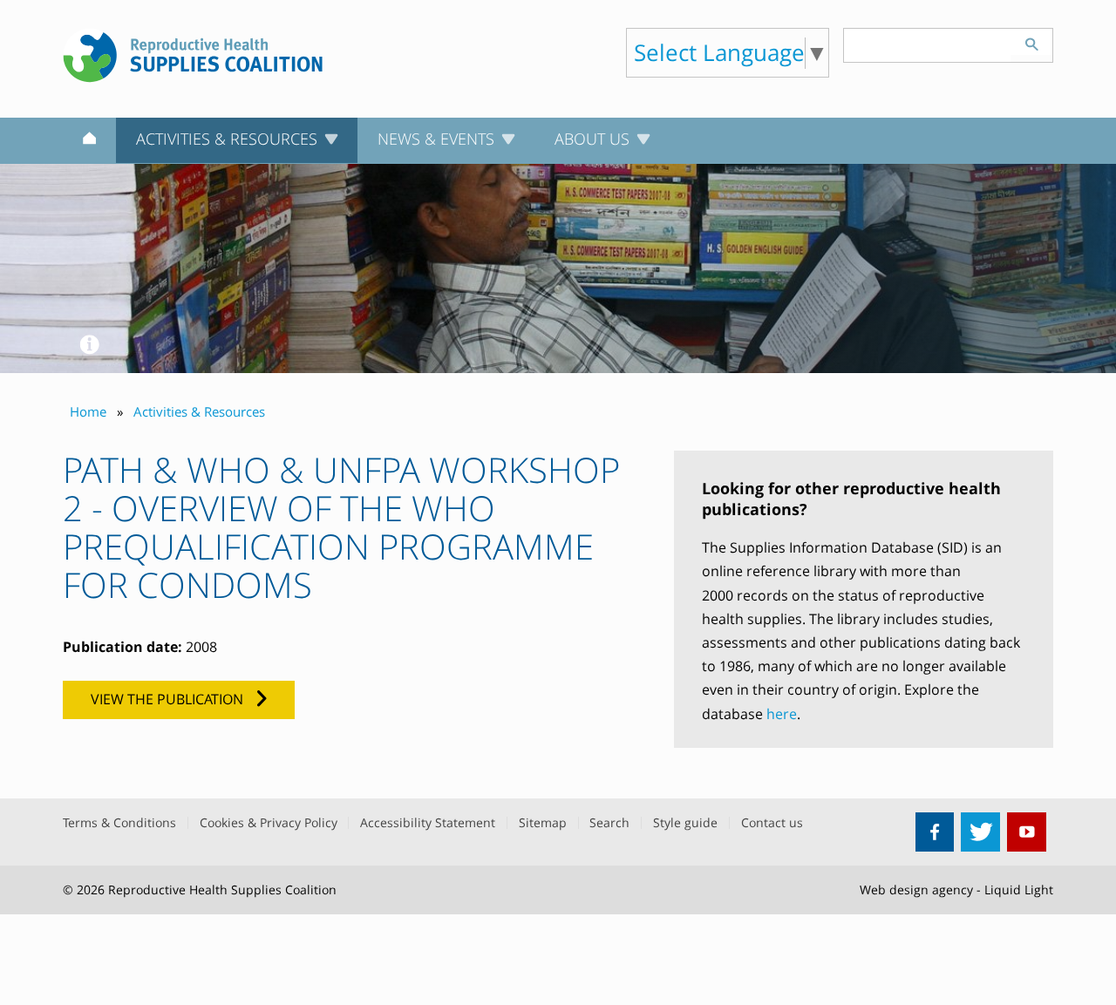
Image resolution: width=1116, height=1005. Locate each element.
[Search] (1031, 42)
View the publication (167, 699)
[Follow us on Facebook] (935, 832)
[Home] (89, 141)
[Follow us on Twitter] (980, 832)
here (781, 713)
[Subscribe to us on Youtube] (1026, 832)
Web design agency (916, 889)
